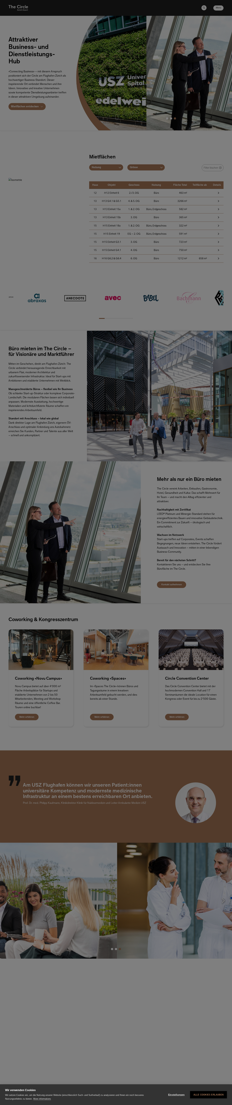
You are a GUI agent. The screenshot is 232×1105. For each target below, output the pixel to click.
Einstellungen (176, 1094)
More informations (42, 1099)
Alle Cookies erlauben (208, 1094)
